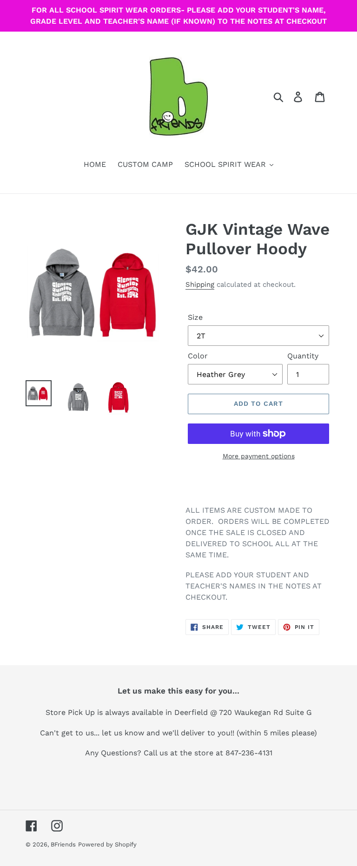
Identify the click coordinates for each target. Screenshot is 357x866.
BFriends (63, 844)
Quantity (302, 355)
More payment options (259, 456)
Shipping (199, 284)
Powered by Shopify (107, 844)
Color (198, 355)
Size (195, 317)
